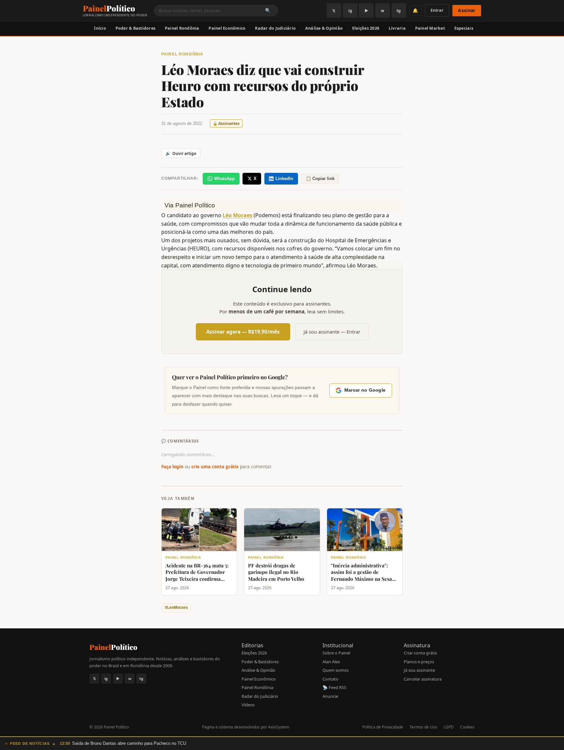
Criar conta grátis (420, 653)
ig (350, 10)
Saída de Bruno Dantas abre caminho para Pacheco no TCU (129, 743)
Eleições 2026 (365, 28)
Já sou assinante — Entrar (332, 332)
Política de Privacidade (382, 727)
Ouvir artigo (180, 153)
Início (100, 28)
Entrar (437, 10)
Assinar (466, 10)
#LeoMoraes (176, 607)
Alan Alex (331, 662)
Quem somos (335, 670)
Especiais (463, 28)
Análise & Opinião (324, 28)
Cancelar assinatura (423, 679)
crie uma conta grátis (215, 466)
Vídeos (248, 705)
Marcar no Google (364, 390)
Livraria (397, 28)
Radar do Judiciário (275, 28)
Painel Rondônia (182, 28)
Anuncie (330, 696)
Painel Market (430, 28)
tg (399, 10)
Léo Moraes (237, 215)
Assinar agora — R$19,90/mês (243, 331)
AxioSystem (278, 727)
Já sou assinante (419, 670)
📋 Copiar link (320, 178)
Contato (330, 679)
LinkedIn (284, 178)
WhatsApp (224, 178)
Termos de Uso (423, 727)
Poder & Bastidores (136, 28)
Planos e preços (419, 662)
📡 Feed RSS (334, 687)
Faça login (172, 466)
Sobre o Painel (336, 653)
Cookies (467, 727)
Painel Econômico (227, 28)
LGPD (449, 727)
